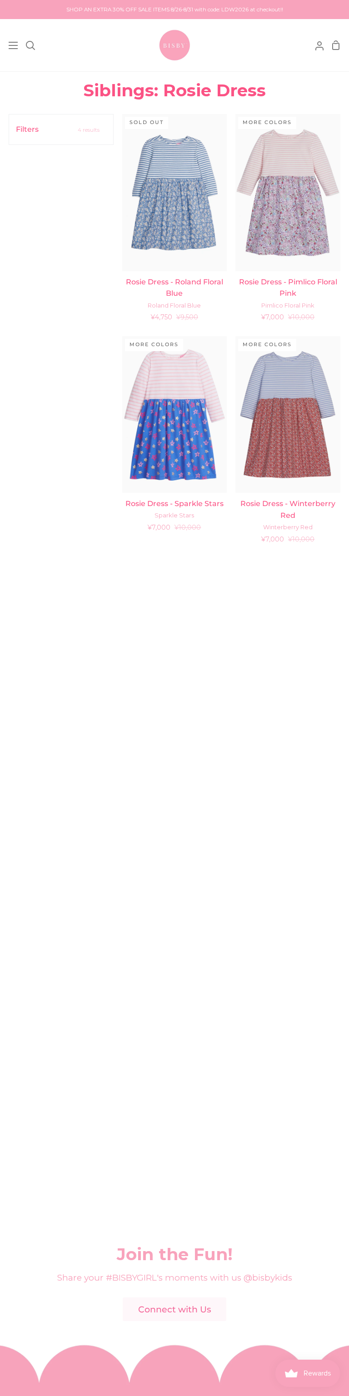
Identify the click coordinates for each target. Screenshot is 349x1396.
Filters (57, 129)
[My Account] (316, 45)
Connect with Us (174, 1309)
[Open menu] (9, 45)
